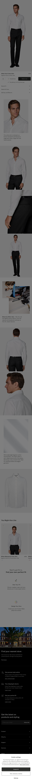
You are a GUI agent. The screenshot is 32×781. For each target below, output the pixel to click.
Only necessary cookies (16, 773)
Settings (16, 778)
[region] (16, 767)
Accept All (16, 769)
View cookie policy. (24, 764)
